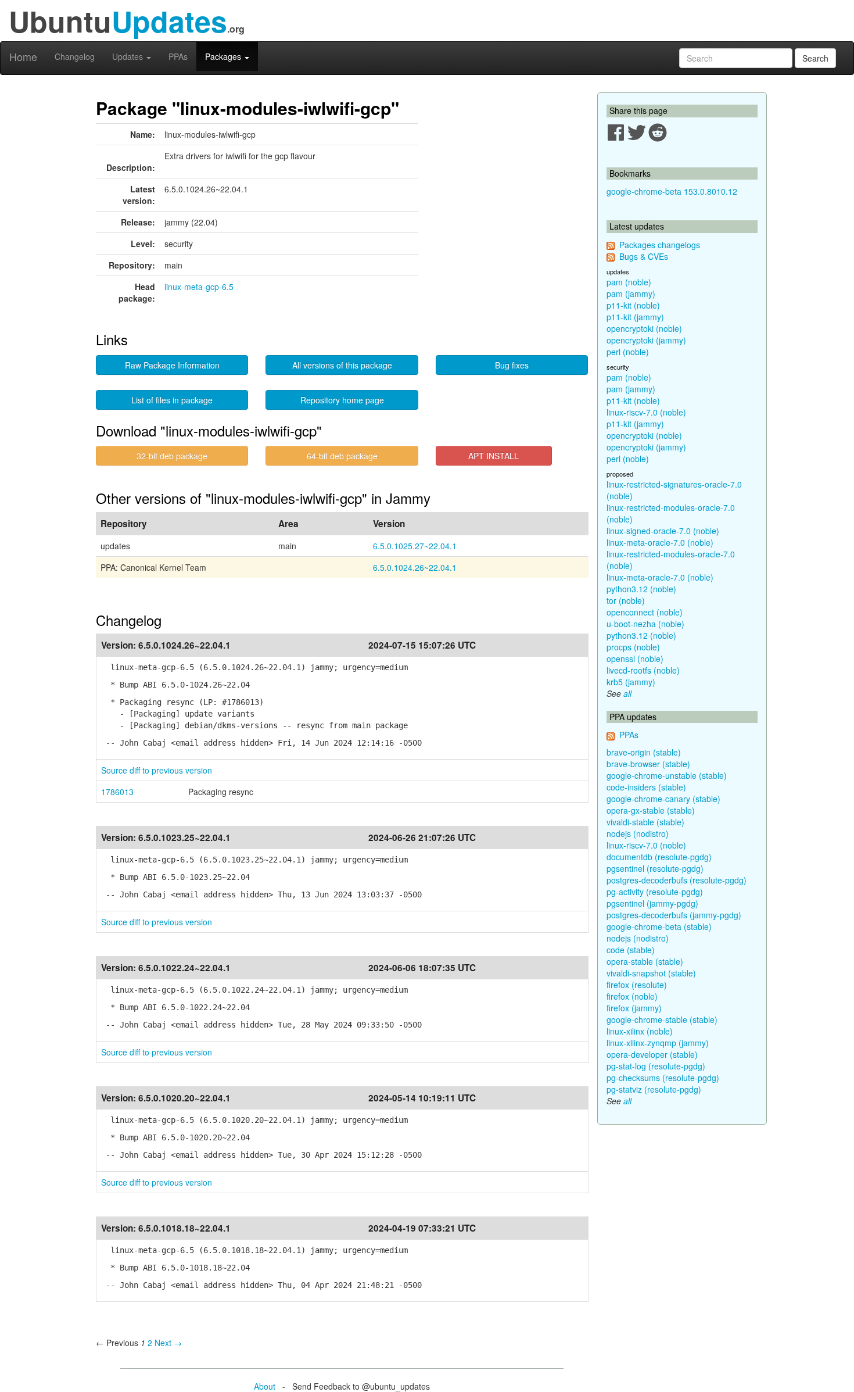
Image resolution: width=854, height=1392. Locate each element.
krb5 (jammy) (631, 682)
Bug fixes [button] (512, 365)
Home (23, 56)
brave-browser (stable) (648, 764)
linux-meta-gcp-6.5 (199, 286)
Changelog (75, 56)
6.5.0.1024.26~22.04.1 (415, 567)
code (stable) (631, 950)
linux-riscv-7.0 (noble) (646, 412)
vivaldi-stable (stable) (645, 822)
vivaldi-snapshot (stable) (651, 973)
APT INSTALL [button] (493, 455)
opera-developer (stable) (652, 1054)
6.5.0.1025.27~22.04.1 (415, 546)
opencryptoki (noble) (644, 328)
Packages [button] (224, 56)
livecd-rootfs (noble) (643, 670)
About (264, 1386)
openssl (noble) (635, 658)
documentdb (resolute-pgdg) (659, 857)
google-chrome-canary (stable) (663, 798)
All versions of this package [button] (342, 365)
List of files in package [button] (172, 400)
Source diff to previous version (156, 770)
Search (815, 58)
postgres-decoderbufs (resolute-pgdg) (677, 880)
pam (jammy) (631, 293)
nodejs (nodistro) (638, 833)
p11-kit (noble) (633, 305)
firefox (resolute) (637, 984)
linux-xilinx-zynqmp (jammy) (658, 1043)
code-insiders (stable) (646, 787)
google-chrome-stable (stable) (662, 1019)
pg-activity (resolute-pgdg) (655, 891)
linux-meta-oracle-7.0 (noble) (660, 542)
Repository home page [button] (342, 400)
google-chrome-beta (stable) (659, 926)
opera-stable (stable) (645, 961)
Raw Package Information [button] (172, 365)
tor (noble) (626, 600)
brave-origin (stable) (644, 752)
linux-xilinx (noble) (640, 1031)
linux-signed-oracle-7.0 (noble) (663, 530)
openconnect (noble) (645, 612)
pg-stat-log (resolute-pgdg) (656, 1066)
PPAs (178, 56)
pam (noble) (629, 282)
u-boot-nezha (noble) (645, 623)
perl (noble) (628, 351)
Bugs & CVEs (643, 256)
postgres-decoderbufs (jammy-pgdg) (674, 915)
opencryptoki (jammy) (646, 340)
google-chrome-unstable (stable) (667, 775)
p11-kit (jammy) (635, 317)
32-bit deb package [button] (172, 455)
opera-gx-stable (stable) (651, 810)
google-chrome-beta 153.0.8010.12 (672, 191)
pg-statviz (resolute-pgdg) (654, 1089)
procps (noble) (633, 647)
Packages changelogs (659, 245)
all (627, 693)
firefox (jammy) (634, 1008)
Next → (168, 1342)
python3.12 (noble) (641, 589)
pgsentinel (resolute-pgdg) (655, 868)
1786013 (117, 791)
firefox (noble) (632, 996)
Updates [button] (128, 56)
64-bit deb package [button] (342, 455)
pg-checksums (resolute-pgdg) (663, 1077)
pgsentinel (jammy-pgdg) (652, 903)
